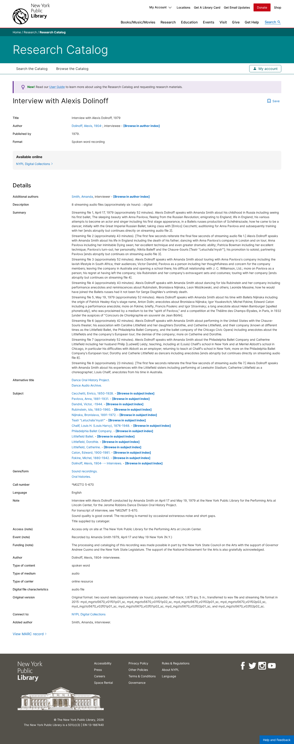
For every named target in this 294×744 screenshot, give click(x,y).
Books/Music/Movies (138, 22)
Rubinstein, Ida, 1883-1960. (91, 409)
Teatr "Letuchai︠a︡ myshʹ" (88, 420)
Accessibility (102, 663)
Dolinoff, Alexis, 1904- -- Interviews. (97, 463)
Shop (277, 7)
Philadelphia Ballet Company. (92, 431)
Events (208, 22)
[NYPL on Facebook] (242, 666)
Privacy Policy (138, 663)
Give (236, 22)
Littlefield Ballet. (83, 436)
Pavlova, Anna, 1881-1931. (90, 398)
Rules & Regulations (175, 663)
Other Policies (138, 670)
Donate (262, 7)
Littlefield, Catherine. (86, 447)
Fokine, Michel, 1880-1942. (91, 458)
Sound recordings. (84, 471)
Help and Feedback (277, 740)
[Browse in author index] (141, 126)
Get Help (252, 22)
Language (169, 676)
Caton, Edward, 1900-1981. (91, 452)
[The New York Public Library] (31, 13)
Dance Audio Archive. (87, 385)
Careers (99, 676)
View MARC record (28, 634)
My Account (158, 7)
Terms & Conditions (142, 676)
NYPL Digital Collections (88, 614)
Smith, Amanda (82, 196)
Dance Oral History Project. (91, 380)
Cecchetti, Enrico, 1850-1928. (93, 393)
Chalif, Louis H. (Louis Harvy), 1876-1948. (101, 425)
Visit (223, 22)
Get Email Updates (237, 7)
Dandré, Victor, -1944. (87, 404)
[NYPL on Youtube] (271, 666)
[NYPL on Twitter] (252, 666)
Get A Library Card (207, 7)
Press (98, 670)
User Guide (57, 87)
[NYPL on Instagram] (262, 666)
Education (189, 22)
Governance (136, 682)
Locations (183, 7)
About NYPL (170, 670)
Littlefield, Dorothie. (85, 442)
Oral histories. (81, 476)
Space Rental (103, 682)
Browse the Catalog (72, 68)
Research (168, 22)
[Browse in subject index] (136, 393)
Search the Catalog (32, 68)
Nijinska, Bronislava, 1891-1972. (94, 415)
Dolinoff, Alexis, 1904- (87, 126)
